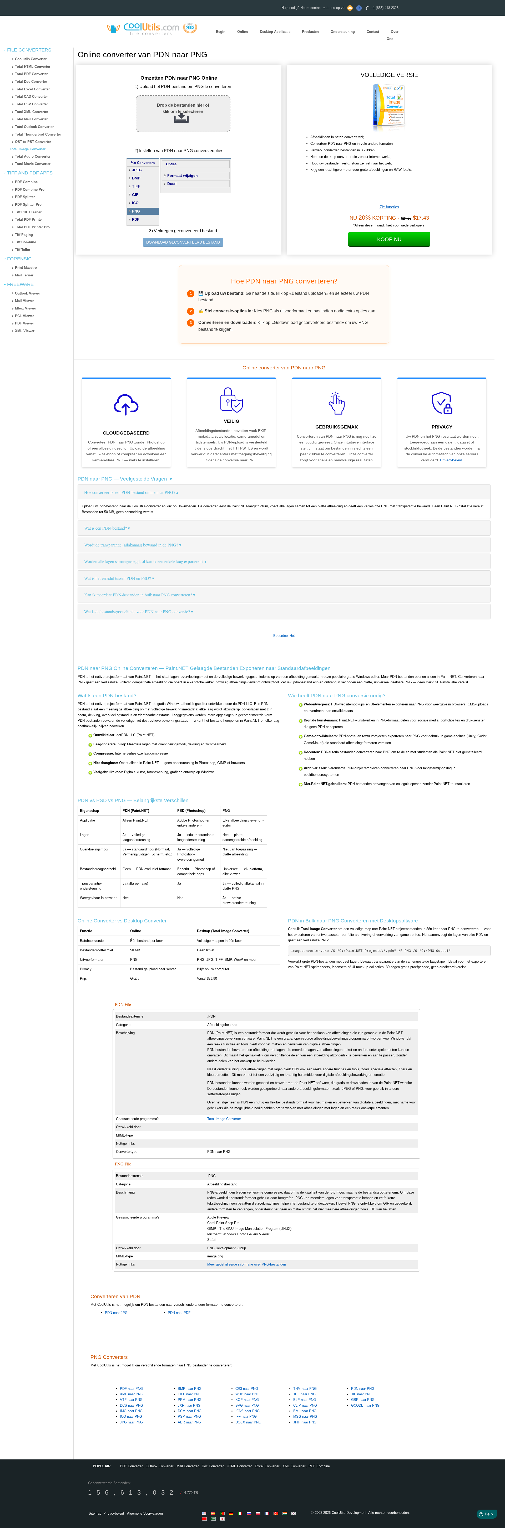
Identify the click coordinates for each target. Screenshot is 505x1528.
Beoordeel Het (284, 636)
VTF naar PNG (131, 1400)
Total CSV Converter (31, 104)
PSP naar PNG (189, 1416)
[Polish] (258, 1513)
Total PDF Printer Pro (32, 227)
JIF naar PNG (361, 1394)
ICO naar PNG (131, 1416)
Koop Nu (389, 239)
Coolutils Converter (31, 59)
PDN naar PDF (179, 1313)
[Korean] (294, 1513)
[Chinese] (205, 1519)
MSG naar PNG (305, 1416)
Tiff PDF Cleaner (28, 212)
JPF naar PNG (304, 1394)
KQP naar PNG (247, 1400)
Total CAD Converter (31, 97)
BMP (136, 178)
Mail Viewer (24, 301)
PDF (135, 219)
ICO (135, 203)
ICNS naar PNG (247, 1411)
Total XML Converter (31, 112)
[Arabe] (214, 1519)
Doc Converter (213, 1466)
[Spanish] (214, 1513)
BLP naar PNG (304, 1400)
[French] (267, 1513)
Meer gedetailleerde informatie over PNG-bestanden (246, 1264)
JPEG (137, 170)
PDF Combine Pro (29, 190)
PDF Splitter (25, 197)
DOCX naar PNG (248, 1422)
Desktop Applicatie (275, 32)
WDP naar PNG (247, 1394)
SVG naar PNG (247, 1405)
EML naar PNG (304, 1411)
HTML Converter (239, 1466)
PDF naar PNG (131, 1389)
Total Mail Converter (31, 119)
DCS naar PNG (131, 1405)
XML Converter (293, 1466)
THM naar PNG (305, 1389)
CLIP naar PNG (305, 1405)
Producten (310, 32)
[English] (205, 1513)
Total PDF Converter (31, 74)
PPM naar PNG (189, 1400)
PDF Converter (131, 1466)
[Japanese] (223, 1519)
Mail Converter (187, 1466)
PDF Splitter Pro (28, 205)
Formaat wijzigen (182, 175)
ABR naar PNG (189, 1422)
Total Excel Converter (32, 89)
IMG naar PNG (131, 1411)
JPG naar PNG (131, 1422)
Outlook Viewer (27, 293)
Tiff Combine (25, 242)
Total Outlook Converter (34, 127)
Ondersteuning (343, 32)
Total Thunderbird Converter (38, 134)
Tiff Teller (22, 250)
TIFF (136, 186)
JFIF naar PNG (304, 1422)
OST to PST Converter (33, 142)
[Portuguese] (223, 1513)
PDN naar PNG (362, 1389)
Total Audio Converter (32, 156)
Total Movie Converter (32, 164)
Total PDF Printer (29, 219)
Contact (373, 32)
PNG (136, 211)
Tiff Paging (24, 235)
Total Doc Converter (31, 82)
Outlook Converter (159, 1466)
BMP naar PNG (189, 1389)
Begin (220, 32)
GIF (135, 195)
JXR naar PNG (189, 1405)
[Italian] (241, 1513)
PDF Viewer (24, 323)
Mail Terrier (24, 275)
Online (242, 32)
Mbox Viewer (25, 308)
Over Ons (392, 35)
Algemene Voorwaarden (145, 1513)
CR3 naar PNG (246, 1389)
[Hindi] (285, 1513)
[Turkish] (276, 1513)
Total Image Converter (28, 149)
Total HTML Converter (32, 67)
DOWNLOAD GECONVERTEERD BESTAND (183, 242)
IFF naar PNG (246, 1416)
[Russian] (249, 1513)
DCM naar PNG (189, 1411)
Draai (171, 184)
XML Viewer (24, 331)
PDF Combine (26, 182)
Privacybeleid (451, 460)
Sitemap (95, 1513)
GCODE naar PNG (365, 1405)
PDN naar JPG (116, 1313)
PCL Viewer (24, 316)
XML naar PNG (131, 1394)
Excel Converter (267, 1466)
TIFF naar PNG (189, 1394)
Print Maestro (26, 268)
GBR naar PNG (363, 1400)
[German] (232, 1513)
